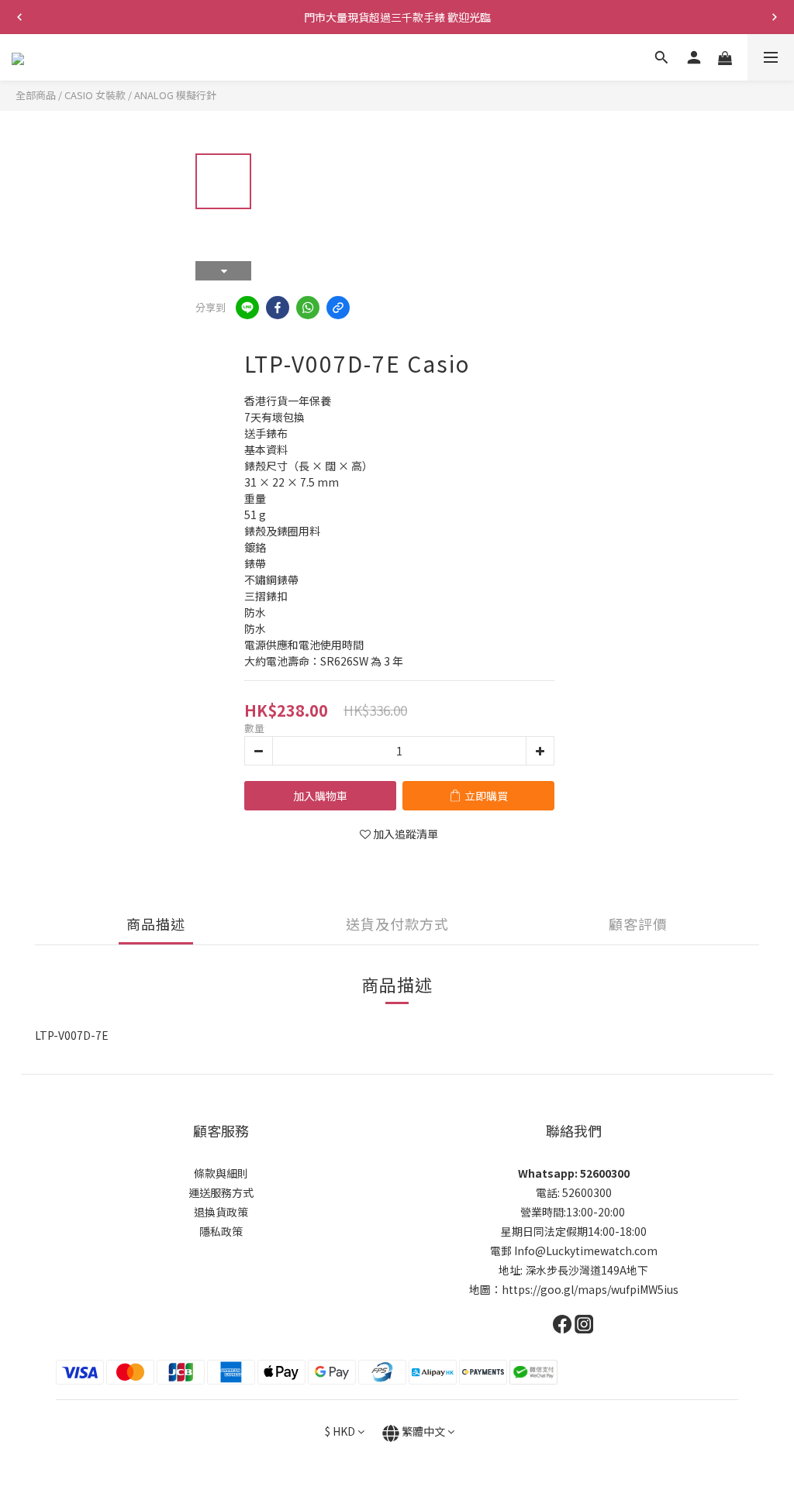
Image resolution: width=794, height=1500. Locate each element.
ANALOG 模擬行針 (175, 95)
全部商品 (36, 95)
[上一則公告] (19, 17)
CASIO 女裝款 (95, 95)
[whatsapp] (307, 307)
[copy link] (338, 307)
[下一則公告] (775, 17)
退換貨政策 (221, 1212)
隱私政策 (221, 1231)
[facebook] (277, 307)
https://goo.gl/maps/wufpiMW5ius (590, 1289)
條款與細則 (221, 1173)
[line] (247, 307)
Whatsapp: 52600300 (574, 1173)
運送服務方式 (221, 1192)
